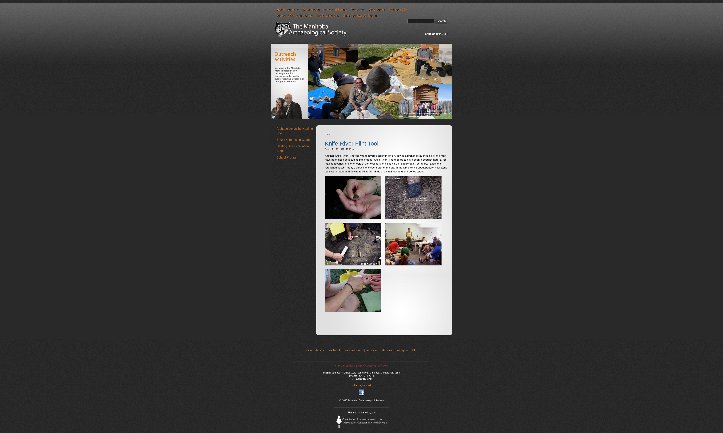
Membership (311, 9)
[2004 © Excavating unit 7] (353, 264)
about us (319, 350)
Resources (358, 9)
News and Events (335, 9)
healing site (402, 350)
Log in (372, 15)
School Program (287, 157)
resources (371, 350)
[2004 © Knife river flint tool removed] (353, 218)
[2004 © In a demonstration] (413, 264)
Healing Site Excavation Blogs (293, 148)
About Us (293, 9)
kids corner (387, 350)
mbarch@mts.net (361, 385)
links (414, 350)
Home (281, 9)
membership (334, 350)
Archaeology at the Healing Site (295, 131)
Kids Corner (377, 9)
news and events (354, 350)
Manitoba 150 (398, 9)
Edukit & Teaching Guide (293, 139)
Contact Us (359, 15)
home (309, 350)
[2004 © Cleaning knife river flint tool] (353, 311)
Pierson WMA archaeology (294, 15)
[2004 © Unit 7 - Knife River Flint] (413, 218)
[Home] (362, 40)
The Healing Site (327, 15)
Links (346, 15)
